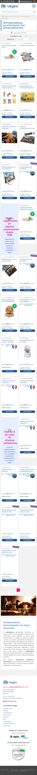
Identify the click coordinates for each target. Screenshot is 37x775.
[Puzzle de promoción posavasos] (9, 138)
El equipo (5, 710)
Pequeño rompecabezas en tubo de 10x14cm (27, 128)
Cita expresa (9, 76)
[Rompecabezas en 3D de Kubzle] (27, 351)
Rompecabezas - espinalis (7, 470)
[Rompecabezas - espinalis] (9, 481)
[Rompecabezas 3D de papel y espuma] (9, 97)
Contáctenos (6, 726)
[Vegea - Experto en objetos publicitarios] (9, 8)
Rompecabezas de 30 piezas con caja (9, 551)
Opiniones (6, 717)
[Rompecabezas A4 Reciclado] (27, 270)
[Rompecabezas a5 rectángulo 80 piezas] (27, 97)
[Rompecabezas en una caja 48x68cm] (27, 311)
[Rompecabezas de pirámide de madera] (27, 219)
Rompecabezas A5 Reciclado (26, 168)
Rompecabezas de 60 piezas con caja (27, 511)
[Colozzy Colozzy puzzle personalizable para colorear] (27, 481)
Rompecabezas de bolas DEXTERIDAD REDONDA (8, 301)
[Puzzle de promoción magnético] (9, 392)
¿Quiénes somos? (8, 708)
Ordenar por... (11, 39)
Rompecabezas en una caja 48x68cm (27, 300)
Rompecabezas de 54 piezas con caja (9, 511)
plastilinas (31, 663)
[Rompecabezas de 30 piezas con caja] (9, 562)
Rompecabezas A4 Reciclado (26, 260)
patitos (19, 665)
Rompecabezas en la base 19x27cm (8, 168)
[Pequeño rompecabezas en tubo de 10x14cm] (27, 138)
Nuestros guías (7, 721)
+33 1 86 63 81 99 (9, 696)
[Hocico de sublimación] (27, 57)
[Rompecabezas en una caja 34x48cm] (9, 270)
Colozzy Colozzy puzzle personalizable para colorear (27, 471)
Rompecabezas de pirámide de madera (26, 208)
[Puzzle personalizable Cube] (9, 57)
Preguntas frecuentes (9, 723)
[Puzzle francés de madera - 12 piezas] (9, 351)
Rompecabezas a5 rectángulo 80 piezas (26, 87)
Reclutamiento (7, 715)
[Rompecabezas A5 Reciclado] (27, 178)
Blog (4, 719)
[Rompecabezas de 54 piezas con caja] (9, 521)
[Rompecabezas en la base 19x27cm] (9, 178)
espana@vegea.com (26, 1)
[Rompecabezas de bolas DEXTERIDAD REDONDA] (9, 311)
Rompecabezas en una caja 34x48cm (9, 260)
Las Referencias (7, 712)
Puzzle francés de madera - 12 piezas (8, 341)
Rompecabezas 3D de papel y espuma (9, 87)
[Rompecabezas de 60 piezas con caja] (27, 521)
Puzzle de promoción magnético (9, 381)
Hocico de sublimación (27, 45)
